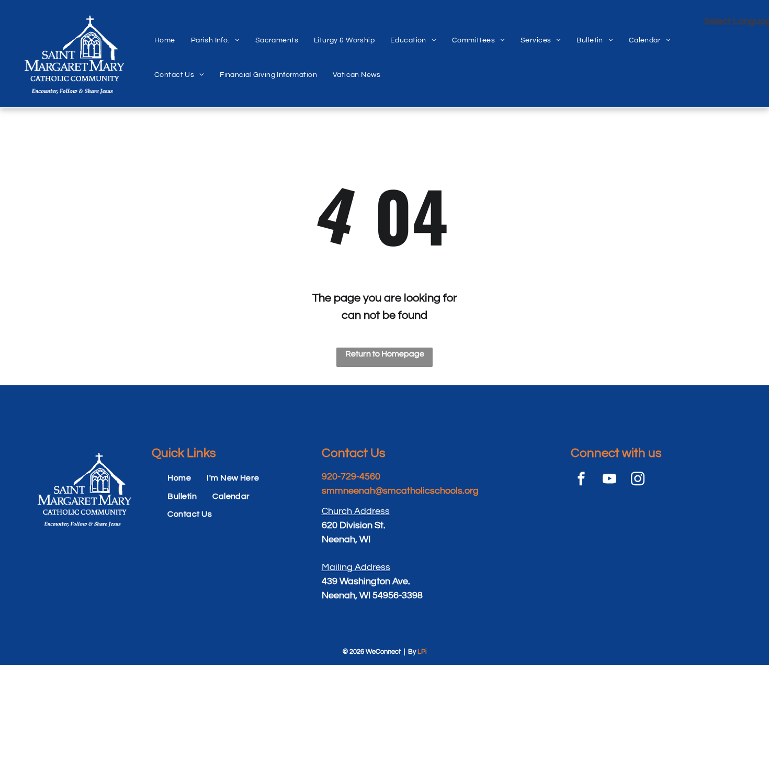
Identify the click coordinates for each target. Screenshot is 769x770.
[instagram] (637, 480)
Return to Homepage (384, 354)
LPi (422, 651)
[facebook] (581, 480)
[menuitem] (164, 29)
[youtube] (609, 480)
